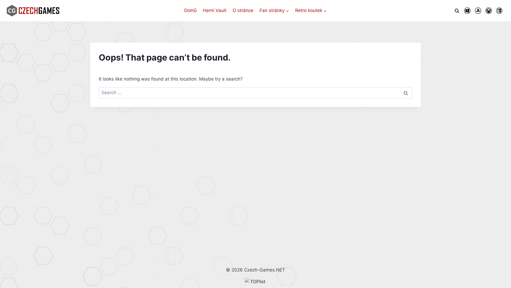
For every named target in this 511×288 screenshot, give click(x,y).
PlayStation (478, 10)
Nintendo (499, 10)
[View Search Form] (457, 10)
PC (467, 10)
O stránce (243, 10)
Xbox (488, 10)
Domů (190, 10)
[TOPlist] (255, 281)
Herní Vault (214, 10)
